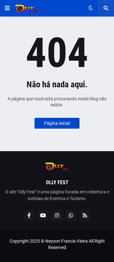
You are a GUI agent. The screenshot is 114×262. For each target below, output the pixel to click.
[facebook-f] (29, 215)
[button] (7, 8)
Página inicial (57, 123)
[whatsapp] (71, 215)
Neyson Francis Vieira (66, 241)
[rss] (84, 215)
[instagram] (57, 215)
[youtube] (43, 215)
